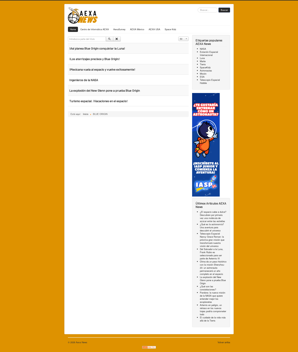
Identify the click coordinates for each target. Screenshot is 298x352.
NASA (203, 48)
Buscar (224, 10)
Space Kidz (170, 29)
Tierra (203, 64)
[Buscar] (109, 39)
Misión (203, 73)
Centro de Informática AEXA (94, 29)
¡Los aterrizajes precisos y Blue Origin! (94, 59)
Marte (203, 61)
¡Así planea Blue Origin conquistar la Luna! (97, 48)
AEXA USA (154, 29)
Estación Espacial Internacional (209, 53)
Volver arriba (224, 342)
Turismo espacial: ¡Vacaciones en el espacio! (98, 101)
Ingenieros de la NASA (83, 80)
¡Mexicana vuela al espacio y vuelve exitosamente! (102, 69)
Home (73, 29)
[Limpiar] (117, 39)
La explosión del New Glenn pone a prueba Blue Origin (104, 90)
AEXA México (137, 29)
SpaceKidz (205, 67)
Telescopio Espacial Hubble (210, 81)
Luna (202, 58)
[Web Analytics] (149, 347)
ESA (202, 76)
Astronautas (206, 70)
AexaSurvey (119, 29)
